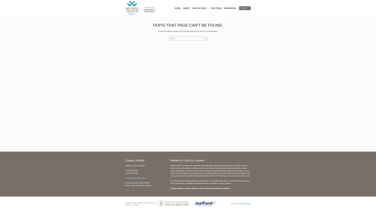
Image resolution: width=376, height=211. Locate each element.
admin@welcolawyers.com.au (135, 178)
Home (178, 8)
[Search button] (205, 38)
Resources (230, 8)
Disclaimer (135, 205)
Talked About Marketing (243, 204)
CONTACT (245, 8)
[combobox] (186, 38)
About (186, 8)
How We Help (199, 8)
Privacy (127, 205)
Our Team (216, 8)
